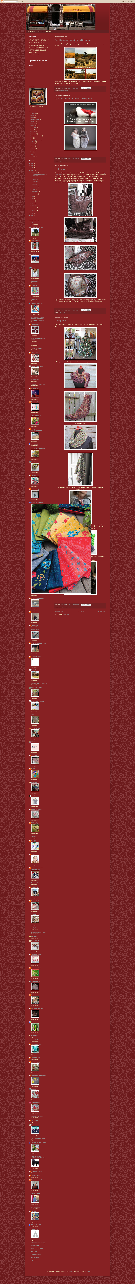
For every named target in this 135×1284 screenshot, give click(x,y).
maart (33, 205)
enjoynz (71, 1271)
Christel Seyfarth (34, 119)
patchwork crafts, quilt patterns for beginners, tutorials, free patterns (37, 318)
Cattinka (33, 769)
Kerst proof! (60, 320)
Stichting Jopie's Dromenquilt (39, 683)
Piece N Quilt (34, 402)
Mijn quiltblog (34, 1260)
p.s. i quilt (33, 928)
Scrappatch (34, 388)
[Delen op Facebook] (88, 88)
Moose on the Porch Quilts (38, 1142)
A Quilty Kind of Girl (36, 1225)
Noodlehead (34, 281)
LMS (32, 223)
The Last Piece (35, 379)
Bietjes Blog (34, 1035)
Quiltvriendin (34, 1089)
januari (34, 210)
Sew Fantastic (35, 1125)
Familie (66, 90)
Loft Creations (35, 1257)
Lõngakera (34, 612)
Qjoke (32, 714)
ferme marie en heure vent (38, 643)
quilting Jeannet (35, 629)
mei (33, 201)
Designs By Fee (35, 914)
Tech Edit (40, 31)
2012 (32, 213)
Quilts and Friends (36, 415)
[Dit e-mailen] (82, 88)
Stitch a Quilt (34, 352)
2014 (32, 168)
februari (34, 208)
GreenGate (33, 128)
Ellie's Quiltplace (35, 823)
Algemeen (61, 90)
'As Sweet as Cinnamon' (38, 701)
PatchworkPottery (36, 728)
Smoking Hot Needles (37, 1171)
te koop (32, 150)
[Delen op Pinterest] (90, 88)
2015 (32, 165)
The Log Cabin (35, 1245)
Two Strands (34, 444)
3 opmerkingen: (75, 604)
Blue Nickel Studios (36, 348)
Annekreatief (34, 1229)
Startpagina (31, 31)
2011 (32, 215)
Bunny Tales (34, 299)
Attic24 (33, 344)
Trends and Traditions (37, 502)
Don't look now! (35, 1207)
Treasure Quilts (35, 901)
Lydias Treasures (36, 954)
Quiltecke (33, 836)
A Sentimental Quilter (37, 303)
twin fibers (34, 936)
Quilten (32, 142)
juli (33, 196)
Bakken (32, 115)
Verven (68, 607)
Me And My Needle (36, 809)
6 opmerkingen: (75, 88)
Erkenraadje (34, 625)
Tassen (63, 312)
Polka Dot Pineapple (36, 1180)
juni (33, 198)
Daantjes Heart (35, 1102)
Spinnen (32, 146)
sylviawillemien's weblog (38, 1243)
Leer (60, 312)
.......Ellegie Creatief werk (38, 448)
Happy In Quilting (36, 656)
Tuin (31, 152)
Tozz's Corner (35, 670)
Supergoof (34, 268)
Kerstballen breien (35, 136)
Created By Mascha (36, 941)
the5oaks (33, 1022)
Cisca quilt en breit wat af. (38, 1138)
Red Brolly (34, 1251)
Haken (32, 130)
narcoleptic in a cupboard (38, 1008)
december (35, 172)
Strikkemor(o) (35, 887)
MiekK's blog (34, 796)
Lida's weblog (35, 489)
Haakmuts (34, 285)
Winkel (32, 156)
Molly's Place (34, 782)
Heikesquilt (34, 755)
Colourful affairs (35, 1175)
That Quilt (33, 841)
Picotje (33, 854)
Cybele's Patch (35, 981)
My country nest (35, 1057)
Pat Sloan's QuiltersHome (38, 384)
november (35, 187)
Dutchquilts (34, 995)
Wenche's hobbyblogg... (37, 598)
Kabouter (32, 134)
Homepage (81, 611)
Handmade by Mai (36, 1254)
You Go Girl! (34, 1040)
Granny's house (35, 1062)
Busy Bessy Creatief (37, 366)
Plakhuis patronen (35, 140)
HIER (82, 489)
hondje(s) (33, 132)
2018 (32, 163)
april (33, 203)
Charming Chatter (36, 883)
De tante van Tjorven (37, 227)
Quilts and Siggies (36, 240)
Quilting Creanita (35, 1193)
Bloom (33, 742)
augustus (34, 194)
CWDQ (32, 122)
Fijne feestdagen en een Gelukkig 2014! (74, 98)
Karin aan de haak (36, 968)
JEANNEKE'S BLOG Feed (38, 932)
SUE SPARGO (35, 1211)
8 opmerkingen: (75, 158)
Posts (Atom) (66, 614)
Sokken (32, 144)
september (35, 191)
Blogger (88, 1271)
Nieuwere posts (59, 611)
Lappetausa (34, 1120)
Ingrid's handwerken (36, 687)
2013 (32, 170)
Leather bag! (61, 169)
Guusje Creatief (35, 324)
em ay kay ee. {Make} (37, 1248)
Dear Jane (33, 124)
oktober (34, 189)
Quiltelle (33, 475)
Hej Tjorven (34, 254)
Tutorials (48, 31)
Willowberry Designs (37, 1116)
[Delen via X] (86, 88)
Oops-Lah (33, 462)
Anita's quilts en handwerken (39, 1075)
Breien (66, 161)
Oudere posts (102, 611)
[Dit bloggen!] (84, 88)
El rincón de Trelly (36, 1044)
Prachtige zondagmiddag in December (73, 40)
